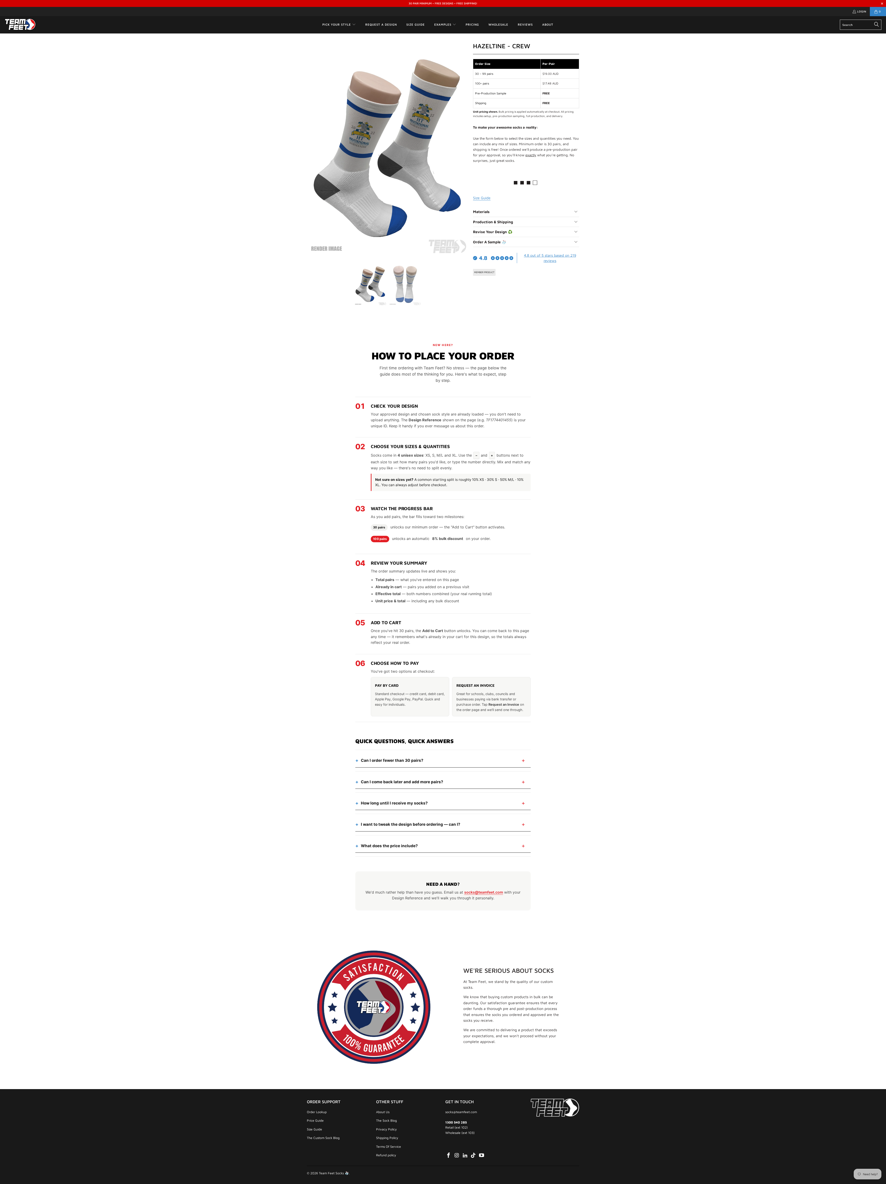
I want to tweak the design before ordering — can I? (410, 824)
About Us (382, 1112)
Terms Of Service (388, 1146)
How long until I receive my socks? (394, 803)
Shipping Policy (387, 1138)
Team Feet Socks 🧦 (334, 1173)
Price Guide (315, 1120)
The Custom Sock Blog (323, 1138)
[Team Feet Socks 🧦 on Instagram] (457, 1155)
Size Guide (314, 1129)
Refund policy (386, 1155)
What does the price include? (389, 846)
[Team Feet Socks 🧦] (20, 24)
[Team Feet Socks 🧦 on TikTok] (473, 1155)
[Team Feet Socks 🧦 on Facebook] (448, 1155)
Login (861, 11)
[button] (339, 24)
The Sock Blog (386, 1120)
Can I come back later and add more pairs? (402, 782)
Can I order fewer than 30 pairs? (392, 760)
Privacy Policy (386, 1129)
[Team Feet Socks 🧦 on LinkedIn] (465, 1155)
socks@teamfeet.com (483, 892)
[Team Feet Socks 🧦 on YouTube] (481, 1155)
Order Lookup (317, 1112)
